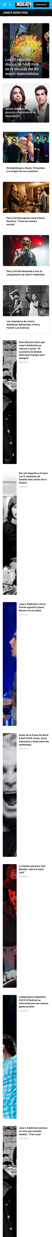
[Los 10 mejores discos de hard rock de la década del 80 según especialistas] (26, 50)
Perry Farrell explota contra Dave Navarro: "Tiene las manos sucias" (26, 221)
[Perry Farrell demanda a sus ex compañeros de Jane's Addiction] (26, 250)
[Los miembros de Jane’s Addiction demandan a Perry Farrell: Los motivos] (26, 300)
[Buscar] (9, 4)
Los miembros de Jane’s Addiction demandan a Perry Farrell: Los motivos (23, 324)
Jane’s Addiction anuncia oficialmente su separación (20, 112)
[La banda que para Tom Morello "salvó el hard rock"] (10, 926)
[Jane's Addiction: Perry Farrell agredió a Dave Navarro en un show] (10, 664)
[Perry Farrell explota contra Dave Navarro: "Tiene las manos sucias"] (26, 197)
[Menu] (4, 4)
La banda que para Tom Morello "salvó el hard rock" (32, 869)
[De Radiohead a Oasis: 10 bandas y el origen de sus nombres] (26, 147)
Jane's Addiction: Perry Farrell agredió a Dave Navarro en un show (32, 607)
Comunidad (41, 4)
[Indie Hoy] (23, 4)
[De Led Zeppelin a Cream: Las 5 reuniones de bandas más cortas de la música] (10, 533)
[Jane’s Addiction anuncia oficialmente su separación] (26, 119)
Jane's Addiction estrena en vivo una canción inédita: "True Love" (33, 1131)
